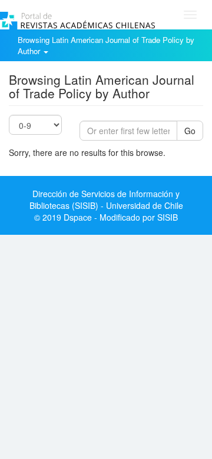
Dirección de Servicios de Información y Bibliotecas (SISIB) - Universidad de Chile (106, 199)
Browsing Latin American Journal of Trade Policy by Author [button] (106, 45)
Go (190, 131)
